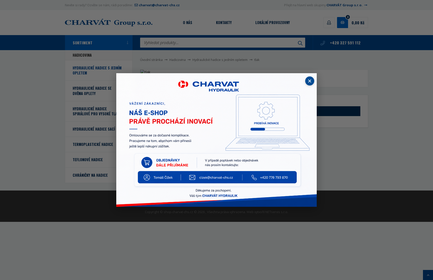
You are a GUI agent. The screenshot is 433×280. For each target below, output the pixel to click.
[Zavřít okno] (309, 80)
